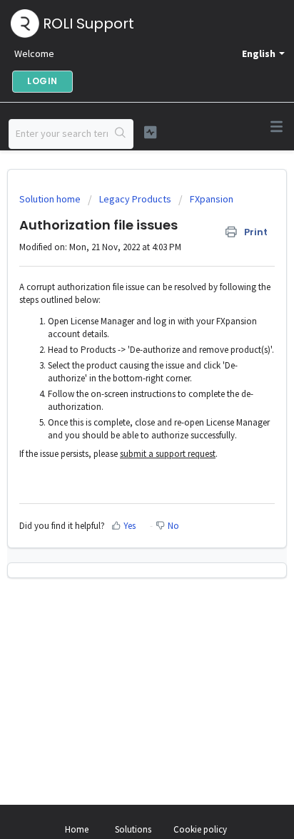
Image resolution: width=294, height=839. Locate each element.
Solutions (133, 829)
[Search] (120, 134)
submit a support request (168, 454)
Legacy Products (135, 198)
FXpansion (211, 198)
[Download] (120, 411)
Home (76, 829)
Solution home (51, 198)
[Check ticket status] (150, 132)
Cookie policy (200, 829)
